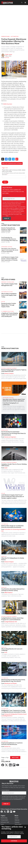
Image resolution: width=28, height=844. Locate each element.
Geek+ (6, 467)
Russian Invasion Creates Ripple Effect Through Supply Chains (8, 305)
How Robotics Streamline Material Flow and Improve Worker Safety (12, 589)
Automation (14, 36)
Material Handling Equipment (9, 368)
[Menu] (25, 2)
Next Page (15, 757)
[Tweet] (13, 159)
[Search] (21, 2)
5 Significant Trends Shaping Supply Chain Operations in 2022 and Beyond (9, 314)
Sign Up (6, 218)
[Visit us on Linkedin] (10, 764)
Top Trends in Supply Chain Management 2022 (9, 284)
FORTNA (6, 57)
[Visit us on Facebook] (2, 764)
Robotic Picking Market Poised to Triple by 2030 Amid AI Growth (8, 229)
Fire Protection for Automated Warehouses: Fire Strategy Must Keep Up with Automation (9, 239)
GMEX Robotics (8, 592)
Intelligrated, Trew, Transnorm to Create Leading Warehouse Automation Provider (13, 711)
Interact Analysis (9, 373)
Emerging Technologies (7, 282)
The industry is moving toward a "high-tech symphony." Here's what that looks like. (12, 595)
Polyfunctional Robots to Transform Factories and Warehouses (11, 743)
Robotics (3, 556)
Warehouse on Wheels (10, 683)
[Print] (2, 159)
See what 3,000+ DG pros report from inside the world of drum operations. (9, 250)
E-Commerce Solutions (7, 311)
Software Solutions (7, 291)
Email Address (6, 196)
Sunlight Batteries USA (10, 621)
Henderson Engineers (10, 437)
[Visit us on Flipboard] (14, 764)
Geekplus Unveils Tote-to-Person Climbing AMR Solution (14, 464)
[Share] (6, 159)
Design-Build (4, 430)
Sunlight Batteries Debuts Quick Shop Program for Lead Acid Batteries (12, 618)
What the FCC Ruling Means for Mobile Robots (12, 558)
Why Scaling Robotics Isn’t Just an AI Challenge (11, 649)
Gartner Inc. (7, 746)
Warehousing (5, 36)
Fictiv (5, 652)
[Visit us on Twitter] (6, 764)
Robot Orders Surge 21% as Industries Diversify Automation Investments (12, 526)
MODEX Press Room (7, 103)
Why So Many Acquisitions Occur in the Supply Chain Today (9, 295)
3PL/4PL (3, 301)
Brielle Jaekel (8, 54)
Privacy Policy (12, 215)
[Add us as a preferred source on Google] (16, 159)
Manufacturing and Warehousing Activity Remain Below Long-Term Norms (13, 680)
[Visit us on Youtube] (17, 764)
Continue (14, 841)
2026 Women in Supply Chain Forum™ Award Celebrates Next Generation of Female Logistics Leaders (9, 258)
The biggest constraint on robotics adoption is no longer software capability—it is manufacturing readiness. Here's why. (13, 655)
